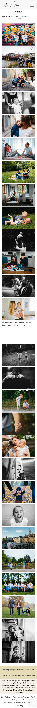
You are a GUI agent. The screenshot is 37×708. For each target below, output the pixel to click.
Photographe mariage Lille (11, 681)
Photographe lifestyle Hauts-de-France (20, 683)
